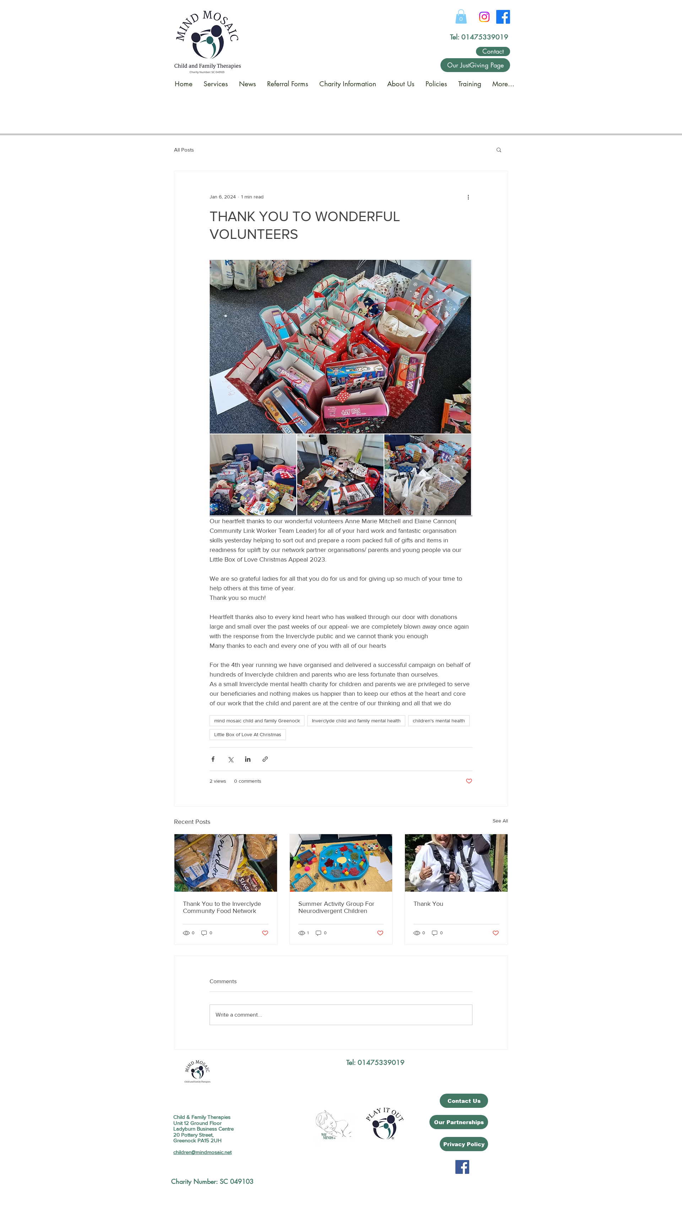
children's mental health (439, 720)
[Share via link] (265, 759)
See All (500, 821)
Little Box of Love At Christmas (247, 734)
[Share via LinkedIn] (247, 759)
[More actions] (468, 196)
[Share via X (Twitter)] (230, 759)
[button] (461, 16)
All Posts (184, 150)
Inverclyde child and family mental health (356, 720)
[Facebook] (503, 17)
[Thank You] (456, 863)
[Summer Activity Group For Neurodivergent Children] (341, 863)
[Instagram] (484, 17)
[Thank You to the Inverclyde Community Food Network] (225, 863)
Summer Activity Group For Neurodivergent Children (336, 907)
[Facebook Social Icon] (462, 1167)
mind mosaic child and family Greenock (257, 720)
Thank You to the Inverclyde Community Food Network (222, 907)
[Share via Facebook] (213, 759)
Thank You (428, 903)
